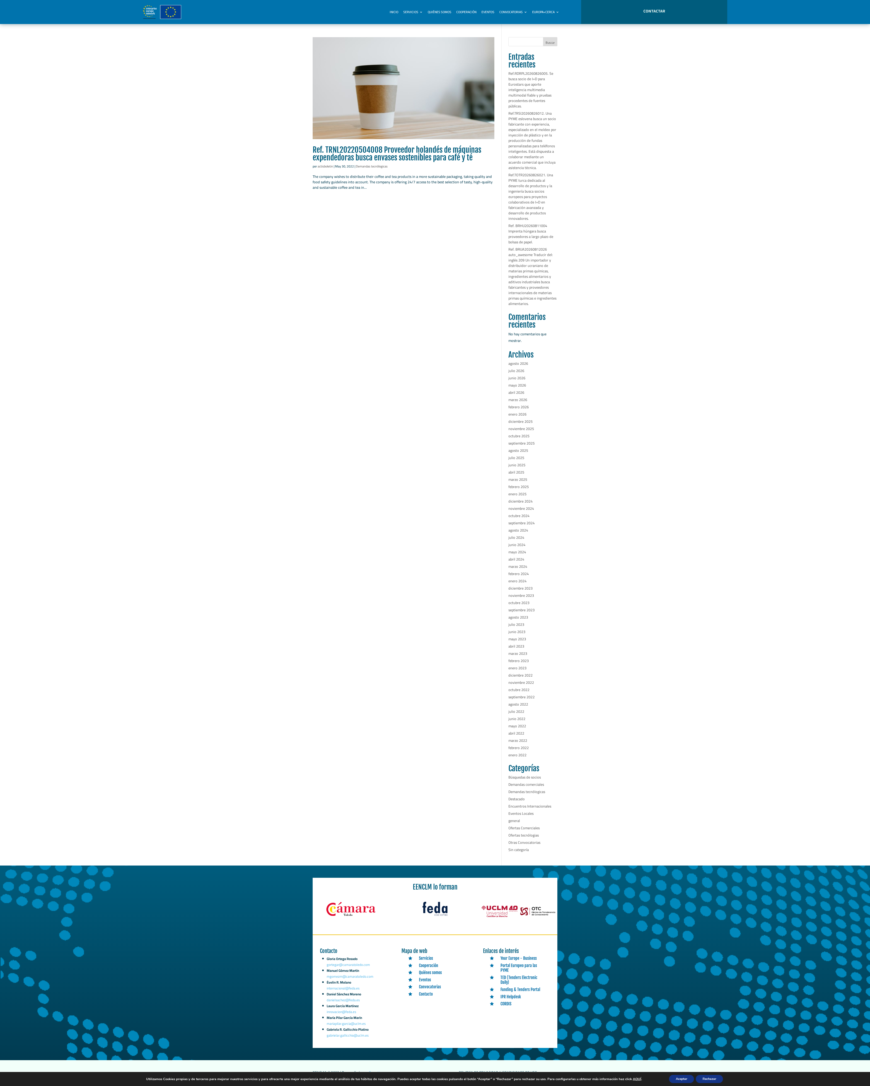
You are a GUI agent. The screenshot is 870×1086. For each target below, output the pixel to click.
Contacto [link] (426, 994)
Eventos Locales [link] (521, 813)
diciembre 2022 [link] (520, 675)
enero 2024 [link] (517, 581)
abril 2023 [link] (516, 646)
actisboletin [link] (325, 166)
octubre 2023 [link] (518, 602)
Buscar (550, 43)
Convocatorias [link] (511, 12)
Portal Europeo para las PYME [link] (518, 968)
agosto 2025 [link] (518, 450)
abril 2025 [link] (516, 472)
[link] (403, 88)
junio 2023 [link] (516, 631)
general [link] (514, 820)
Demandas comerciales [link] (526, 784)
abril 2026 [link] (516, 392)
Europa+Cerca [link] (543, 12)
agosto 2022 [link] (518, 704)
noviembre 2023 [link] (521, 595)
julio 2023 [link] (516, 624)
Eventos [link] (487, 12)
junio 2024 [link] (516, 544)
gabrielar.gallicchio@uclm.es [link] (348, 1035)
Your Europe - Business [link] (518, 958)
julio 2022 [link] (516, 711)
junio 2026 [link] (516, 378)
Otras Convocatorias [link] (524, 842)
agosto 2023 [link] (518, 617)
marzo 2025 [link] (517, 479)
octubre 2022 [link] (518, 689)
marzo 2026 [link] (517, 399)
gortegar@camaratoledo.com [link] (348, 964)
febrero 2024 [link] (518, 573)
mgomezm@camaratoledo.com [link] (350, 976)
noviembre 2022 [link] (521, 682)
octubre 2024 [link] (518, 515)
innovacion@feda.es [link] (341, 1012)
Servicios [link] (410, 12)
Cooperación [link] (466, 12)
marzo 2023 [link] (517, 653)
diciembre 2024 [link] (520, 501)
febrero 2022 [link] (518, 747)
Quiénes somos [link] (439, 12)
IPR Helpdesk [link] (510, 996)
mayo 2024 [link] (517, 552)
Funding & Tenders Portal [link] (520, 989)
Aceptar (681, 1079)
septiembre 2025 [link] (521, 443)
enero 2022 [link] (517, 755)
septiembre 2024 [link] (521, 523)
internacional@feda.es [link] (343, 988)
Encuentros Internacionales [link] (529, 806)
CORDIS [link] (505, 1003)
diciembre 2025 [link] (520, 421)
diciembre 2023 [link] (520, 588)
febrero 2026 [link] (518, 407)
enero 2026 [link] (517, 414)
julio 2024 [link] (516, 537)
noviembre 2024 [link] (521, 508)
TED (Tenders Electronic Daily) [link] (518, 980)
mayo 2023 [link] (517, 639)
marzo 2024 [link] (517, 566)
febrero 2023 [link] (518, 660)
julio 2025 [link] (516, 457)
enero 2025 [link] (517, 494)
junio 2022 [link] (516, 718)
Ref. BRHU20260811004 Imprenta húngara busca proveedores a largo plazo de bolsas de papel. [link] (530, 233)
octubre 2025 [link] (518, 436)
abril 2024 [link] (516, 559)
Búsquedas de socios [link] (524, 777)
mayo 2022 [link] (517, 726)
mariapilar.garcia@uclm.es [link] (346, 1023)
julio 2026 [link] (516, 370)
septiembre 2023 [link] (521, 610)
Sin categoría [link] (518, 849)
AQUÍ (637, 1079)
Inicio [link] (394, 12)
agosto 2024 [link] (518, 530)
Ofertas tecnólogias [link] (523, 835)
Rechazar (709, 1079)
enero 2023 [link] (517, 668)
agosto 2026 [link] (518, 363)
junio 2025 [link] (516, 465)
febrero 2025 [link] (518, 486)
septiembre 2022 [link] (521, 697)
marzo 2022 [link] (517, 740)
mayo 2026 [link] (517, 385)
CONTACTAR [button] (654, 11)
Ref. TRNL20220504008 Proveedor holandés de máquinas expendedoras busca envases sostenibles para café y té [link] (397, 153)
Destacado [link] (516, 799)
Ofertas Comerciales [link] (524, 828)
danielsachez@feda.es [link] (343, 1000)
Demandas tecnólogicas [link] (372, 166)
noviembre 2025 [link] (521, 428)
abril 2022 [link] (516, 733)
